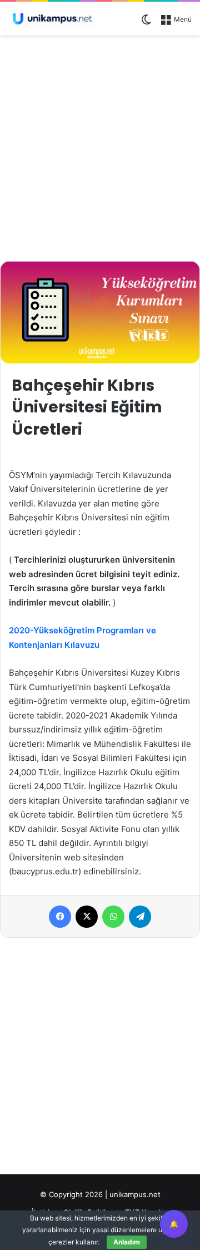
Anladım (126, 1242)
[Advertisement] (100, 146)
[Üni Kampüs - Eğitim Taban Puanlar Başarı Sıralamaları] (52, 18)
